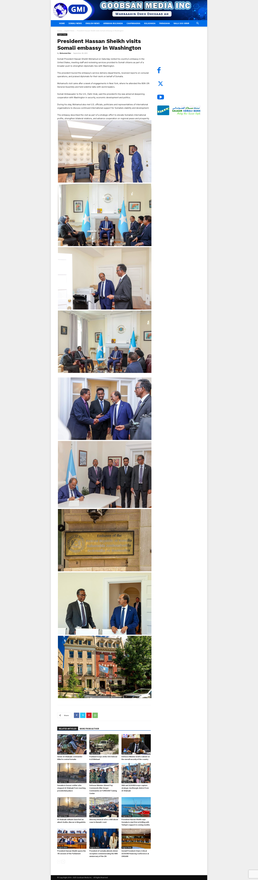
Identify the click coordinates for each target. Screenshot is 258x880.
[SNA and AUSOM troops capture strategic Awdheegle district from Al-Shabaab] (136, 773)
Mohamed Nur (65, 53)
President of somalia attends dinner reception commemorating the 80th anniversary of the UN (103, 853)
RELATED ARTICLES (67, 729)
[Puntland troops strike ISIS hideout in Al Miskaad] (104, 744)
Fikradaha (164, 23)
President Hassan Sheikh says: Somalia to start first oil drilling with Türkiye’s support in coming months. (135, 822)
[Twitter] (82, 715)
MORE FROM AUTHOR (89, 729)
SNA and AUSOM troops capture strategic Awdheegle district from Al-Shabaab (135, 788)
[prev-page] (59, 861)
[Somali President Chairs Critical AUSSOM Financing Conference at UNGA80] (136, 839)
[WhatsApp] (95, 715)
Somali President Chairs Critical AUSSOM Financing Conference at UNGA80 (135, 853)
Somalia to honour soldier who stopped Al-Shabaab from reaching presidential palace (71, 788)
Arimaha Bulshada (113, 23)
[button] (197, 23)
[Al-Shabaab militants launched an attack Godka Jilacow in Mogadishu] (72, 807)
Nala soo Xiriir (181, 23)
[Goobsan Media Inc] (129, 10)
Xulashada (149, 23)
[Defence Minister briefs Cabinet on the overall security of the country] (136, 744)
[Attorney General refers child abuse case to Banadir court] (104, 807)
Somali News (75, 23)
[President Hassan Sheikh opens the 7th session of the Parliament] (72, 839)
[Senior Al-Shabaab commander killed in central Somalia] (72, 744)
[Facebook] (76, 715)
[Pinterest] (89, 715)
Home (62, 23)
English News (93, 23)
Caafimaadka (133, 23)
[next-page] (63, 861)
